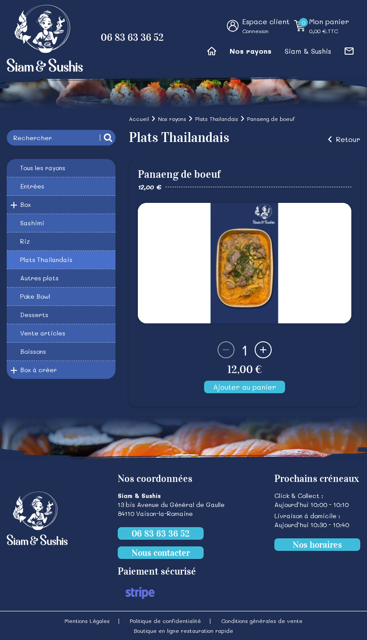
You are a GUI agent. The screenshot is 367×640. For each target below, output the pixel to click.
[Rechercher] (107, 138)
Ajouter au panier (244, 386)
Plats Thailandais (46, 259)
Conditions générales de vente (262, 620)
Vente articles (42, 333)
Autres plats (39, 278)
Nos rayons (250, 51)
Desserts (34, 314)
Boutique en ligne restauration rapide (183, 630)
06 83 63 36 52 (132, 37)
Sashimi (32, 223)
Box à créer (38, 369)
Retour (348, 139)
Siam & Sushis (308, 51)
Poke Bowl (35, 296)
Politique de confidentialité (165, 620)
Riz (25, 241)
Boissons (33, 351)
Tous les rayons (42, 167)
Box (25, 204)
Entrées (32, 186)
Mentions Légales (87, 620)
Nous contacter (161, 552)
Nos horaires (317, 544)
